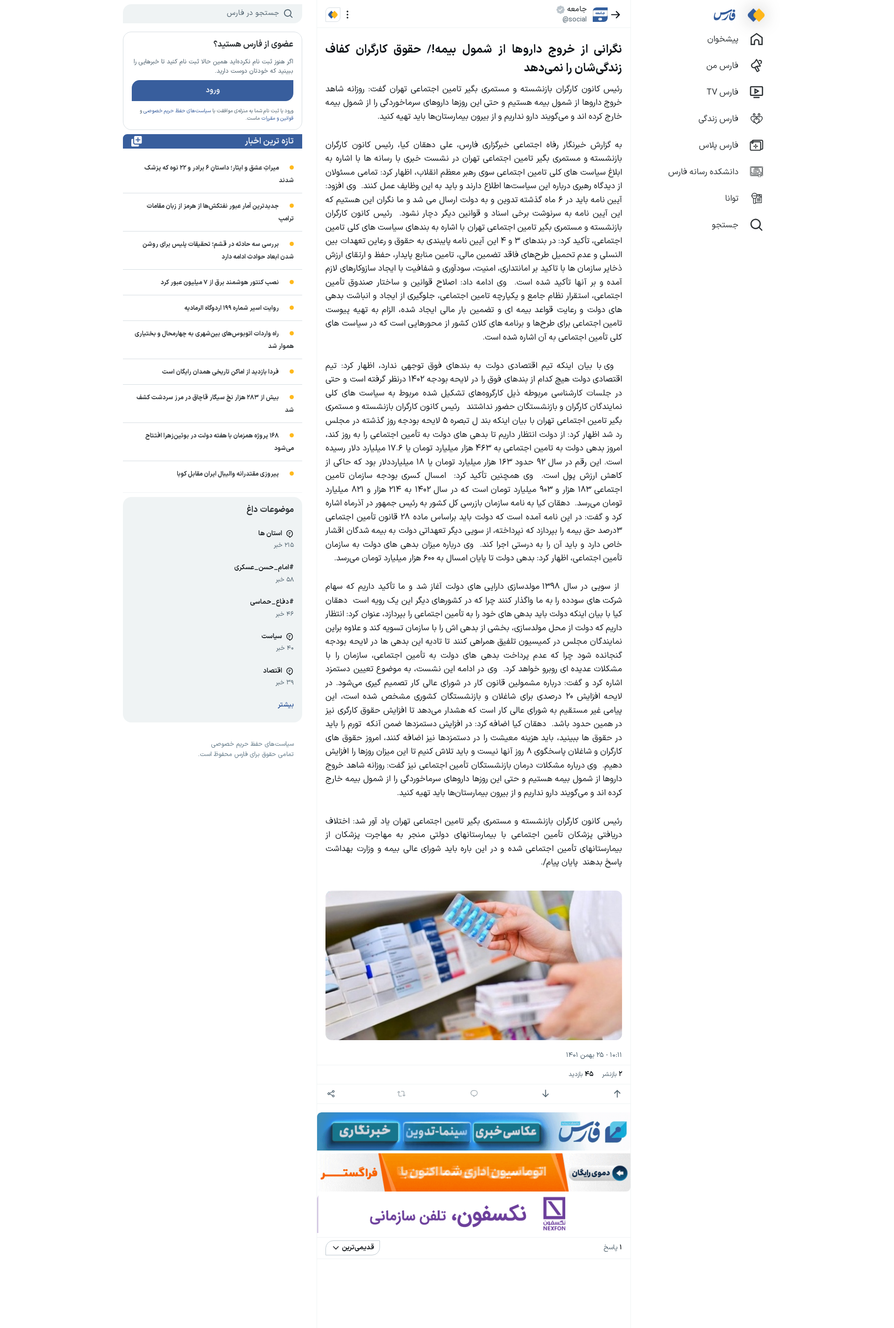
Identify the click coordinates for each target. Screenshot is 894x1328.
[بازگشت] (616, 14)
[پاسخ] (474, 1094)
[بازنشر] (401, 1094)
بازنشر (612, 1074)
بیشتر (286, 705)
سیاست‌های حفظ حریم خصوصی (177, 111)
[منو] (347, 14)
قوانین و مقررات (277, 119)
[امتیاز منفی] (545, 1094)
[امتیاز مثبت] (617, 1094)
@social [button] (574, 19)
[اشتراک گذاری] (330, 1094)
